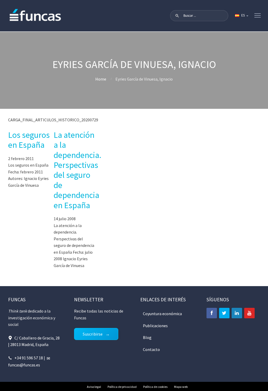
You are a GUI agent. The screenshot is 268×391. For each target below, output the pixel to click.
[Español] (241, 15)
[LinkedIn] (237, 313)
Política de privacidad (122, 387)
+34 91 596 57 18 (28, 357)
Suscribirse (93, 334)
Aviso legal (94, 387)
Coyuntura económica (162, 313)
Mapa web (181, 387)
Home (100, 79)
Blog (147, 337)
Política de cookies (155, 387)
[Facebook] (211, 313)
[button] (177, 15)
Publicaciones (155, 325)
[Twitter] (224, 313)
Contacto (151, 349)
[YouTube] (249, 313)
